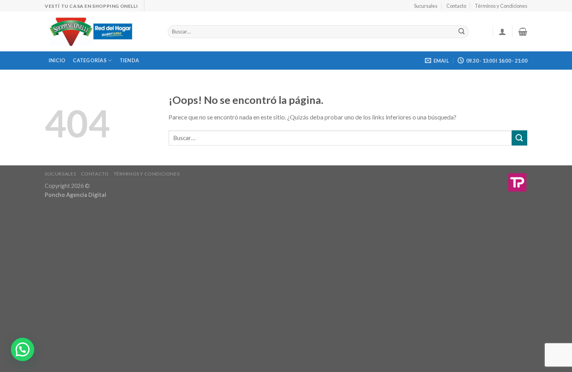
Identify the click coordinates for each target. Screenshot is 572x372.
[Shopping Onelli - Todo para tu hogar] (100, 31)
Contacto (456, 6)
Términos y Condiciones (501, 6)
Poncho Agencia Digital (75, 194)
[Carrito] (522, 31)
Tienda (129, 60)
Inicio (57, 60)
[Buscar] (461, 32)
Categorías (90, 60)
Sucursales (425, 6)
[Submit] (519, 138)
